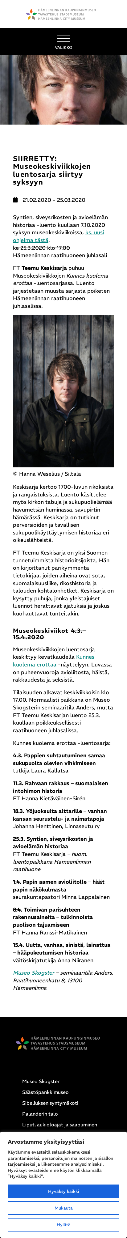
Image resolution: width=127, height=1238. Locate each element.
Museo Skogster (33, 972)
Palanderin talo (40, 1114)
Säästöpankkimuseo (45, 1092)
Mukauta (64, 1208)
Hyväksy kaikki (63, 1191)
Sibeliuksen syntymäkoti (50, 1103)
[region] (63, 1185)
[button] (63, 42)
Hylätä (64, 1224)
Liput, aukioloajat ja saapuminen (59, 1124)
